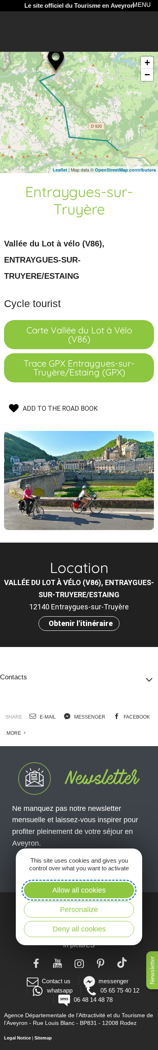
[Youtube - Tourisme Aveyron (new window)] (57, 962)
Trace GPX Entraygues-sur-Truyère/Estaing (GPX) (79, 368)
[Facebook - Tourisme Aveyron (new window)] (36, 962)
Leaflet (60, 170)
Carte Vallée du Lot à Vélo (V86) (79, 335)
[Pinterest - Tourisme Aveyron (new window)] (100, 962)
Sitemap (43, 1037)
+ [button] (147, 62)
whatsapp (59, 990)
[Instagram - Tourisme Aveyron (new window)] (79, 962)
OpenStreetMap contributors (125, 170)
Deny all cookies (79, 929)
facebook (136, 717)
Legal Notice (17, 1037)
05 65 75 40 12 (119, 990)
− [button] (147, 75)
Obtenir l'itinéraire (81, 623)
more (14, 733)
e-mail (47, 717)
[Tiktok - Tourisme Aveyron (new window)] (122, 962)
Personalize (79, 910)
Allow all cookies (79, 890)
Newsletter (152, 970)
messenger (89, 717)
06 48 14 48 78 (93, 999)
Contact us (56, 981)
